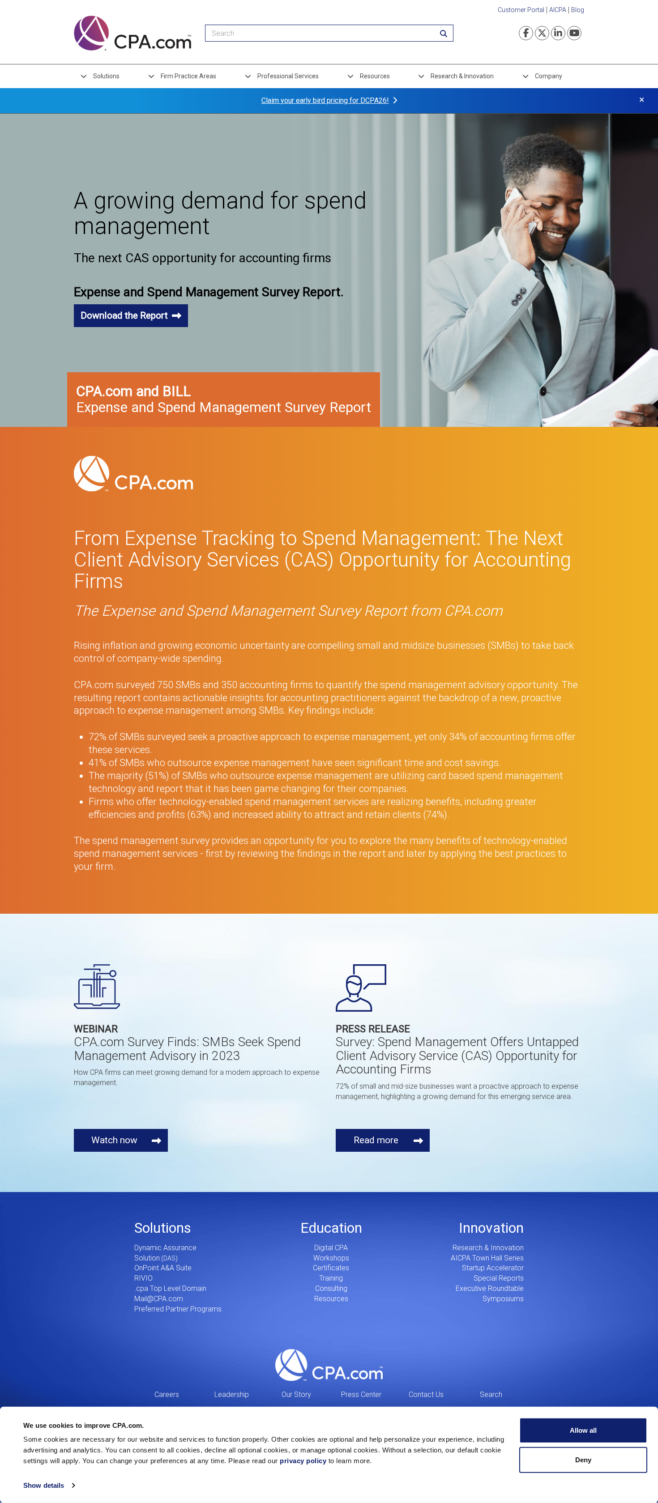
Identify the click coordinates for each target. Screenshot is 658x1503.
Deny (583, 1459)
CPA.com (329, 1365)
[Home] (133, 33)
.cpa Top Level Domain (170, 1288)
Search (491, 1394)
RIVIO (143, 1278)
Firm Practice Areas (188, 76)
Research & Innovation (462, 76)
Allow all (583, 1430)
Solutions (106, 76)
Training (331, 1278)
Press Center (361, 1394)
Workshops (331, 1258)
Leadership (231, 1394)
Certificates (331, 1268)
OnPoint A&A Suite (163, 1268)
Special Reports (499, 1278)
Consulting (331, 1288)
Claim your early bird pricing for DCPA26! (325, 100)
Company (548, 76)
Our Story (296, 1394)
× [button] (641, 99)
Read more (376, 1140)
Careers (166, 1394)
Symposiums (503, 1298)
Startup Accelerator (493, 1268)
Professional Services (288, 76)
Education (331, 1227)
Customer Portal (521, 9)
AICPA (557, 9)
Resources (375, 76)
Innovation (491, 1227)
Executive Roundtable (490, 1288)
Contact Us (426, 1394)
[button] (131, 315)
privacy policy (303, 1461)
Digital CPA (331, 1247)
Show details (43, 1485)
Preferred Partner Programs (178, 1309)
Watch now (114, 1140)
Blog (577, 9)
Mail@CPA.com (158, 1298)
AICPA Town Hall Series (487, 1258)
